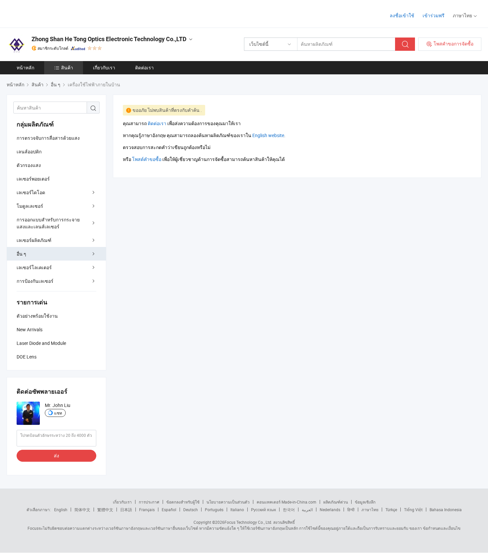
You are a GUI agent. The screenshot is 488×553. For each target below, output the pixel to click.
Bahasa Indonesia (446, 509)
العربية (307, 509)
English (60, 509)
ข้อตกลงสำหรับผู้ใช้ (183, 502)
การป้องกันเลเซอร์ (35, 281)
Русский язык (263, 509)
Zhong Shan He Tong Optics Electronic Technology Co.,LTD (109, 39)
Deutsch (190, 509)
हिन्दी (351, 509)
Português (214, 509)
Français (147, 509)
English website (268, 135)
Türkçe (391, 509)
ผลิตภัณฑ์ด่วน (335, 502)
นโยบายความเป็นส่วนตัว (228, 502)
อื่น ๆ (21, 254)
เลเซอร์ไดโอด (31, 192)
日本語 (126, 509)
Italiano (237, 509)
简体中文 (82, 509)
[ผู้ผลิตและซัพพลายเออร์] (49, 13)
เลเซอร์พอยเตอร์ (33, 179)
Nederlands (330, 509)
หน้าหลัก (25, 67)
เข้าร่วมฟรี (434, 15)
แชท (58, 413)
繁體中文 (105, 509)
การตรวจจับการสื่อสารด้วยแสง (48, 138)
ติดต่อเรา (144, 67)
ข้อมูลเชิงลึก (365, 502)
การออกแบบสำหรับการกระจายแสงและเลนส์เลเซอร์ (48, 223)
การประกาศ (149, 502)
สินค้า (67, 67)
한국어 (289, 509)
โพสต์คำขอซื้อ (146, 159)
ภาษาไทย (370, 509)
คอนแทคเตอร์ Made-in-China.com (286, 502)
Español (169, 509)
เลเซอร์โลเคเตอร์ (34, 267)
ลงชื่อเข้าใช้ (402, 15)
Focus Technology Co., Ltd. (248, 522)
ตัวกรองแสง (29, 165)
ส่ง (56, 455)
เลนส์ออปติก (29, 151)
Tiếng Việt (413, 509)
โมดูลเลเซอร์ (30, 206)
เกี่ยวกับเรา (104, 67)
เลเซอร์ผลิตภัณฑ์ (34, 240)
